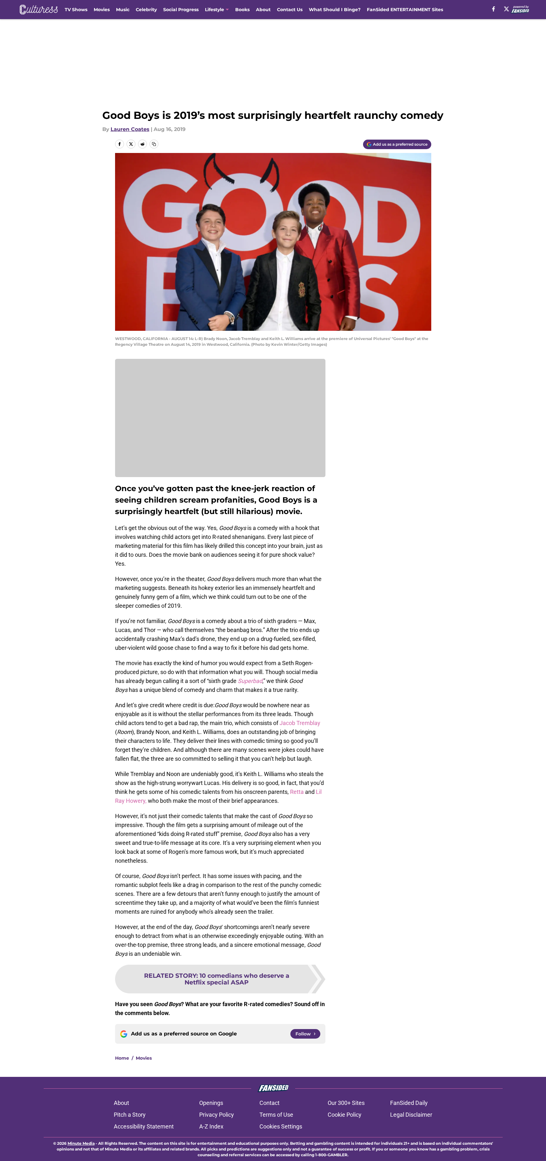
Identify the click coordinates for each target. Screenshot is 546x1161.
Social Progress (181, 9)
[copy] (153, 144)
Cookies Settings (280, 1126)
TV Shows (76, 9)
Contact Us (289, 9)
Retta (297, 791)
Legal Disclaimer (411, 1114)
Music (122, 9)
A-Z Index (211, 1126)
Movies (102, 9)
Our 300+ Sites (346, 1102)
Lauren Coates (130, 129)
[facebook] (493, 8)
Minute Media (81, 1143)
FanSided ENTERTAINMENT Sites (405, 9)
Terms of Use (276, 1114)
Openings (211, 1102)
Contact (269, 1102)
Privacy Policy (216, 1114)
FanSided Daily (409, 1102)
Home (122, 1058)
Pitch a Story (130, 1114)
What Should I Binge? (334, 9)
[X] (506, 8)
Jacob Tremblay (300, 723)
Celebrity (146, 9)
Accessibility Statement (144, 1126)
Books (242, 9)
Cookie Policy (344, 1114)
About (263, 9)
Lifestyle (214, 9)
